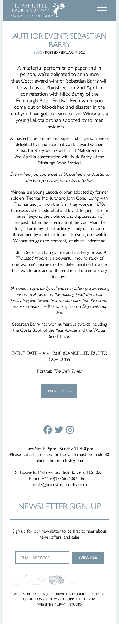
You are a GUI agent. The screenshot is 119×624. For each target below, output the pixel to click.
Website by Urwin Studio (59, 604)
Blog (37, 52)
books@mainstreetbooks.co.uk (59, 484)
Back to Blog (59, 391)
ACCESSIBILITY (25, 594)
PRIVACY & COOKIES (70, 594)
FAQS (45, 594)
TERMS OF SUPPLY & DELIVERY (72, 599)
